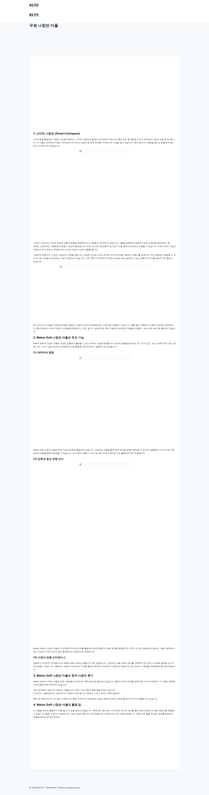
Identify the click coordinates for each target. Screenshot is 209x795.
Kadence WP (73, 787)
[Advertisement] (104, 86)
